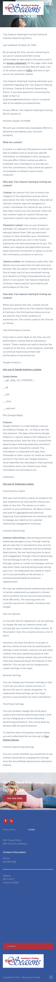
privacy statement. (17, 63)
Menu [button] (48, 4)
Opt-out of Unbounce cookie (18, 484)
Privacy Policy (9, 829)
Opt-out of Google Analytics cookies (22, 370)
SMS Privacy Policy (12, 840)
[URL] (29, 71)
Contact (11, 946)
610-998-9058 (14, 798)
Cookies (31, 829)
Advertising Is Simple (30, 977)
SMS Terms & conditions (15, 844)
